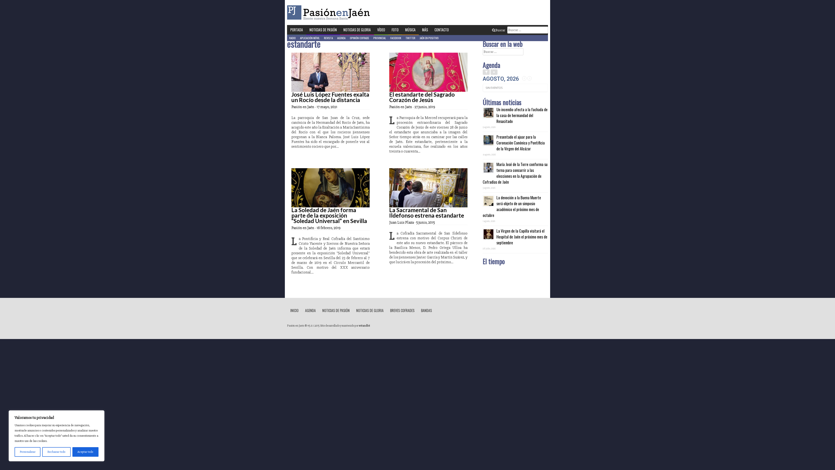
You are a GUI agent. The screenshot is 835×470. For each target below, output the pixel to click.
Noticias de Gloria (357, 29)
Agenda (341, 38)
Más (425, 29)
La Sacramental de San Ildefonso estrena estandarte (426, 212)
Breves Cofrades (402, 310)
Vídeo (381, 29)
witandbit (364, 325)
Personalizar (27, 452)
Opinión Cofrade (359, 38)
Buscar (500, 30)
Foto (395, 29)
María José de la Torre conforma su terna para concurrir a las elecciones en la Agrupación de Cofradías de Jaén (515, 173)
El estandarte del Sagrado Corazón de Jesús (422, 97)
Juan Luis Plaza (401, 222)
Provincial (379, 38)
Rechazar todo (56, 452)
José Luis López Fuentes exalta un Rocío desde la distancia (330, 97)
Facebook (395, 38)
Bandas (426, 310)
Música (410, 29)
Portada (296, 29)
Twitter (410, 38)
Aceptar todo (85, 452)
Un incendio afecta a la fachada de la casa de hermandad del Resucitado (522, 115)
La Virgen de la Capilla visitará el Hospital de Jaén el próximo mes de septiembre (521, 236)
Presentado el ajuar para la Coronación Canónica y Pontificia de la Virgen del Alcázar (520, 142)
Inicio (294, 310)
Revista (328, 38)
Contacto (441, 29)
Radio (292, 38)
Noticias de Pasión (323, 29)
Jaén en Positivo (429, 38)
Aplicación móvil (310, 38)
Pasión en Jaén (329, 12)
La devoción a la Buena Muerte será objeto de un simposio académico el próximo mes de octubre (512, 206)
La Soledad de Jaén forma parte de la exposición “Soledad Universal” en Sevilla (329, 215)
